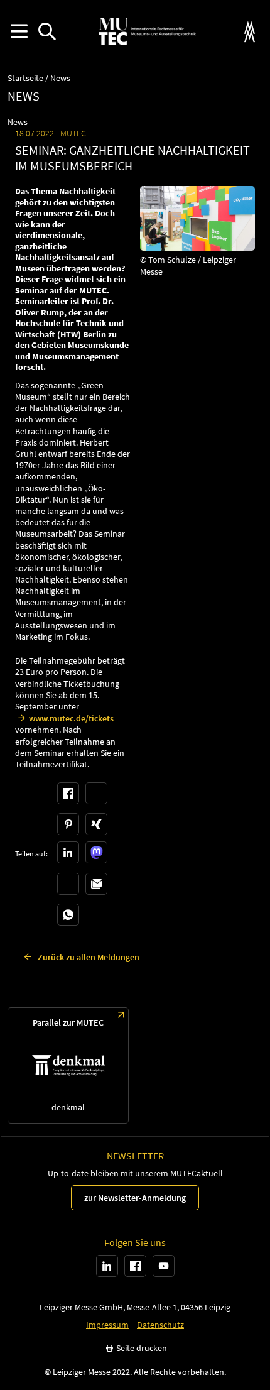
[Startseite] (147, 31)
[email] (96, 884)
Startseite (25, 78)
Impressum (107, 1325)
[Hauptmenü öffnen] (19, 32)
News (60, 78)
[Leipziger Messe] (249, 32)
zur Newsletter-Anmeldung (135, 1197)
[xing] (96, 824)
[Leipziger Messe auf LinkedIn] (107, 1266)
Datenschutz (160, 1325)
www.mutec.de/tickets (71, 718)
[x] (96, 793)
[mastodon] (96, 852)
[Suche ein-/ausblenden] (47, 32)
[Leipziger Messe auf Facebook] (135, 1266)
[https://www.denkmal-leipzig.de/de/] (68, 1065)
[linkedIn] (68, 852)
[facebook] (68, 793)
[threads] (68, 884)
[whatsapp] (68, 915)
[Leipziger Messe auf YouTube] (164, 1266)
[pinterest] (68, 824)
